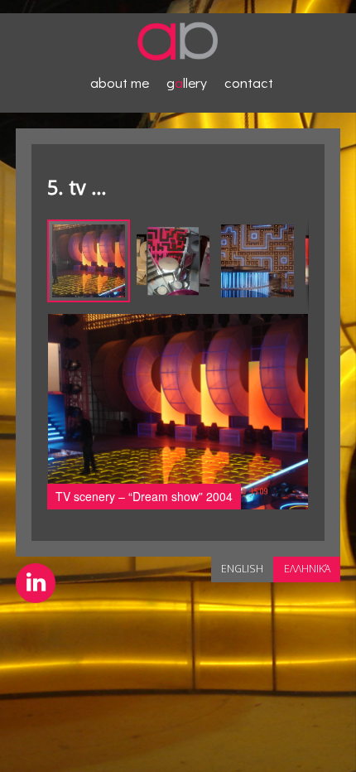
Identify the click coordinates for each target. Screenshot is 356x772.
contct (248, 82)
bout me (119, 82)
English (242, 569)
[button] (174, 261)
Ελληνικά (307, 569)
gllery (186, 82)
